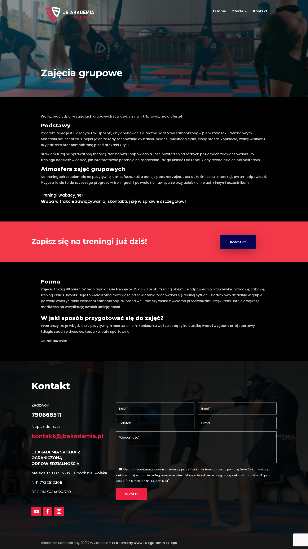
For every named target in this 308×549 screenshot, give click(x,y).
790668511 (46, 414)
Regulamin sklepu (161, 542)
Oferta (237, 11)
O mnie (219, 11)
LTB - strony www (127, 542)
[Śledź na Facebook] (47, 511)
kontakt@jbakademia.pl (67, 436)
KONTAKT (238, 242)
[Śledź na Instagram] (59, 511)
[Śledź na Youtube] (36, 511)
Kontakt (260, 11)
